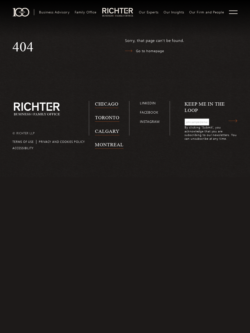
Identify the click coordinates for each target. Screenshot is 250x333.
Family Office (85, 12)
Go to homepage (150, 51)
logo (117, 10)
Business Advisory (54, 12)
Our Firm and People (206, 12)
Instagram (150, 121)
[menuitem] (54, 12)
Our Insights (174, 12)
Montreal (109, 144)
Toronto (107, 117)
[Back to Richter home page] (36, 109)
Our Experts (149, 12)
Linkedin (148, 103)
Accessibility (23, 148)
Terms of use (23, 142)
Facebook (149, 112)
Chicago (106, 104)
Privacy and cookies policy (62, 142)
